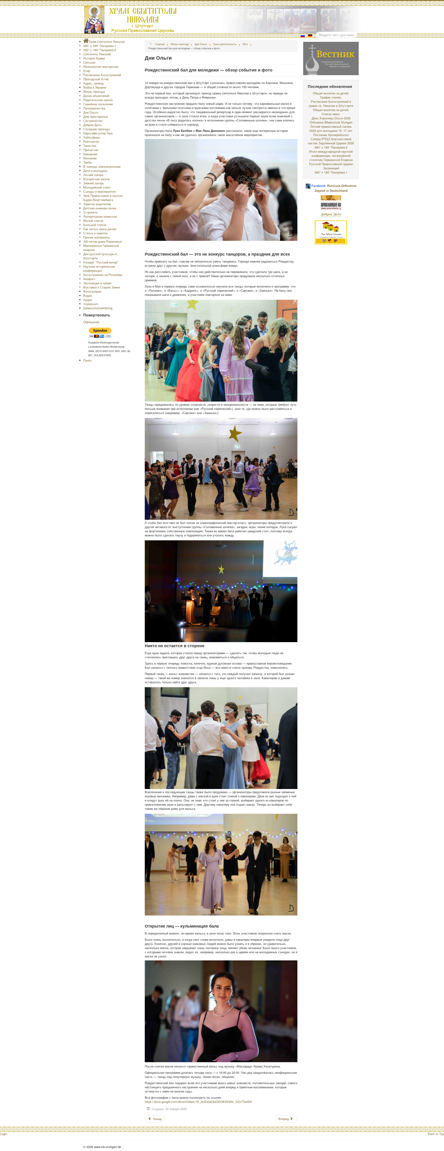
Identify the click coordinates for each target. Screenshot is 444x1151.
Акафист (89, 279)
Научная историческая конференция (99, 268)
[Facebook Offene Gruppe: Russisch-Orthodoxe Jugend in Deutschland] (308, 184)
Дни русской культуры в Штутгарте (100, 256)
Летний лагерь (93, 175)
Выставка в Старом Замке (101, 287)
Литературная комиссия (100, 216)
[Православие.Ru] (331, 206)
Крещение (90, 154)
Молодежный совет (97, 187)
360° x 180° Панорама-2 (99, 50)
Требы (87, 162)
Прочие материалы (96, 237)
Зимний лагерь (93, 183)
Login (3, 1134)
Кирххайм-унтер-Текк (98, 133)
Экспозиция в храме (97, 283)
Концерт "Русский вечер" (100, 262)
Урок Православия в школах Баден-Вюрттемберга (103, 197)
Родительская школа (98, 100)
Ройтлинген (91, 141)
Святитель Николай (97, 54)
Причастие (90, 150)
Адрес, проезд (93, 83)
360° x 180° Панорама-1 (99, 45)
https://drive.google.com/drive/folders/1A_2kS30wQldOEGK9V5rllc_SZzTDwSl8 (198, 1101)
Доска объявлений (96, 95)
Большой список (94, 225)
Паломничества (94, 108)
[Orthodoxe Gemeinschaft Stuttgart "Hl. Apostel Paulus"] (331, 197)
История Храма (94, 58)
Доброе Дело (92, 125)
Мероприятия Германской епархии (101, 247)
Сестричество (93, 120)
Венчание (90, 158)
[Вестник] (331, 58)
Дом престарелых (95, 116)
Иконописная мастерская (100, 66)
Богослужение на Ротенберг (103, 274)
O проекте (90, 212)
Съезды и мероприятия (99, 191)
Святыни (89, 62)
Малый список (93, 220)
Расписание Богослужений (102, 75)
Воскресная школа (96, 179)
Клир (86, 70)
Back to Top (436, 1134)
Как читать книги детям (99, 229)
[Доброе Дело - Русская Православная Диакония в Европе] (331, 214)
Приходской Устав (96, 79)
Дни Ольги (90, 112)
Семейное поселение (98, 104)
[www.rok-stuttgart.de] (222, 20)
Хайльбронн (91, 137)
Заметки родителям (97, 204)
